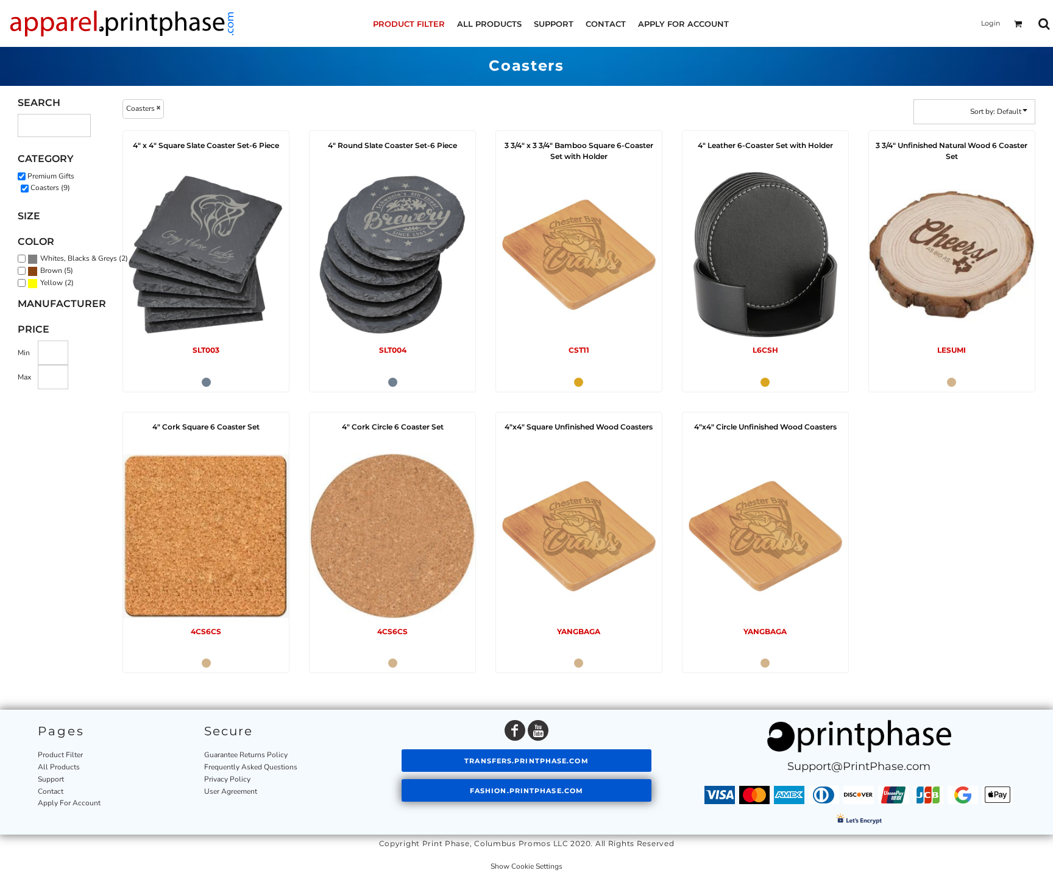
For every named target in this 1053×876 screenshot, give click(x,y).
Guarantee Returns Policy (246, 755)
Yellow (51, 283)
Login (990, 23)
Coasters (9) (50, 188)
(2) (84, 258)
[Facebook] (515, 730)
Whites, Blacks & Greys (78, 258)
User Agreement (230, 791)
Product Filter (60, 755)
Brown (51, 270)
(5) (56, 271)
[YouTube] (538, 730)
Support (51, 779)
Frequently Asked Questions (250, 767)
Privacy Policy (227, 779)
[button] (1018, 23)
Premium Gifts (50, 176)
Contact (50, 791)
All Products (59, 767)
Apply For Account (69, 803)
